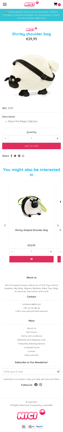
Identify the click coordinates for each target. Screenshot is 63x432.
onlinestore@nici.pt (31, 304)
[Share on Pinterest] (19, 155)
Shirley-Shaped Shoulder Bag (31, 230)
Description (8, 116)
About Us (31, 328)
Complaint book (31, 347)
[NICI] (31, 4)
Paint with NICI (32, 355)
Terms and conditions (31, 336)
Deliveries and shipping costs (31, 339)
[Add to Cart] (31, 259)
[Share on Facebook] (11, 155)
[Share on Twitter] (15, 155)
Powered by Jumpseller (41, 405)
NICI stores (31, 332)
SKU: (4, 108)
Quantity (31, 132)
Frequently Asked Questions (31, 343)
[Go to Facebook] (36, 385)
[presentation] (5, 225)
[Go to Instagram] (40, 385)
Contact (31, 351)
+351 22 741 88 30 (31, 309)
